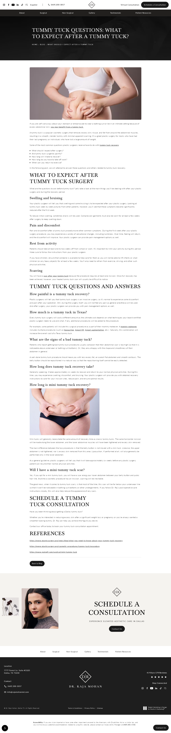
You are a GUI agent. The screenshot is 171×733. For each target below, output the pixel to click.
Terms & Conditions (75, 708)
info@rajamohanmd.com (18, 692)
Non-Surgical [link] (68, 13)
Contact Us (117, 629)
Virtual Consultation (130, 4)
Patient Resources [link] (143, 13)
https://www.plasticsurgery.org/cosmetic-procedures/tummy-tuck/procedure (65, 546)
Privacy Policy (90, 708)
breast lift (79, 330)
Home (35, 44)
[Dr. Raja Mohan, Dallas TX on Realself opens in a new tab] (26, 5)
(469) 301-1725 (129, 725)
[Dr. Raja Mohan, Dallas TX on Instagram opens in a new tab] (4, 5)
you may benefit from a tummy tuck (67, 127)
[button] (5, 728)
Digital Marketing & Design (157, 708)
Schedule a (117, 608)
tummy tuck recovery (109, 145)
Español (33, 4)
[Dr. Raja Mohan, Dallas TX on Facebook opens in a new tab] (8, 5)
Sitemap (100, 708)
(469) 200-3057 (58, 5)
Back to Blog (37, 563)
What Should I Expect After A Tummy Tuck (70, 44)
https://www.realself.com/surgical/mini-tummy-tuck (53, 552)
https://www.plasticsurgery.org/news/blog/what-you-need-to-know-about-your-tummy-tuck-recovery (76, 540)
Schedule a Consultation (155, 4)
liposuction (69, 330)
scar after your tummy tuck (56, 276)
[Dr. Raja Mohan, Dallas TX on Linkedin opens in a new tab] (17, 5)
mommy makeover (129, 326)
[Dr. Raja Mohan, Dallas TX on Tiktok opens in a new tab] (22, 5)
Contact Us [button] (161, 727)
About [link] (22, 13)
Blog (42, 44)
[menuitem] (22, 12)
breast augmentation (94, 330)
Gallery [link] (92, 13)
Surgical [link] (43, 13)
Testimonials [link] (115, 13)
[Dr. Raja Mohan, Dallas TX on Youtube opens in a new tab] (13, 5)
